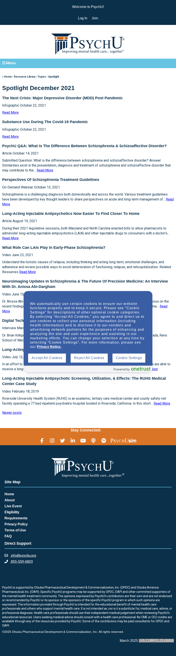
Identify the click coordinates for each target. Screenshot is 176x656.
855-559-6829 (21, 562)
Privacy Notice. (49, 347)
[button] (88, 63)
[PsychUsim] (123, 440)
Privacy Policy (16, 524)
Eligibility (12, 512)
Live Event (13, 506)
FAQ (8, 536)
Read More (10, 112)
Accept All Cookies (47, 358)
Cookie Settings (129, 358)
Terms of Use (15, 530)
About (10, 500)
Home (9, 494)
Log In (82, 18)
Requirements (16, 518)
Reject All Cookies (89, 358)
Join (95, 18)
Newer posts (12, 413)
